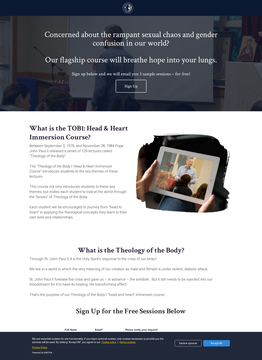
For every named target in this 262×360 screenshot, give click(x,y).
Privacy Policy (39, 347)
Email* (98, 329)
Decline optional (188, 343)
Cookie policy (109, 342)
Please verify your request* (141, 329)
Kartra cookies (128, 342)
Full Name (71, 329)
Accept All (216, 343)
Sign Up (131, 86)
